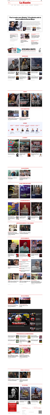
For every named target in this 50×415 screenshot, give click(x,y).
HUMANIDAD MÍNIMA (23, 395)
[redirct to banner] (25, 50)
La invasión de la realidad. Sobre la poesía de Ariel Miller (35, 401)
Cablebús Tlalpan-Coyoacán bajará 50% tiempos (24, 41)
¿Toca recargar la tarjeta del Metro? (24, 99)
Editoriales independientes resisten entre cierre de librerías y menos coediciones (13, 233)
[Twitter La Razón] (35, 408)
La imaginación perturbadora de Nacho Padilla (23, 401)
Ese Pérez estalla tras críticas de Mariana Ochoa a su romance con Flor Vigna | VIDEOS (11, 255)
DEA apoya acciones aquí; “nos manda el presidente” (25, 119)
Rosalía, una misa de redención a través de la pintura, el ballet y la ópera (13, 249)
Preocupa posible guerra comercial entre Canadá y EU (35, 34)
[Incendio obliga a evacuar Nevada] (25, 303)
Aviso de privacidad (12, 410)
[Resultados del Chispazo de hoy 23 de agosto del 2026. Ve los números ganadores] (29, 337)
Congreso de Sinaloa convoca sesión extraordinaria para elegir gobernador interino (35, 77)
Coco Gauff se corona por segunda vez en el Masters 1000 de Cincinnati (23, 217)
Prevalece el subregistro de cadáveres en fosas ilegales (13, 194)
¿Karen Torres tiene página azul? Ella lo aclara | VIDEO (25, 268)
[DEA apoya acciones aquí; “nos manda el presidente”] (25, 116)
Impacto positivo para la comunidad (13, 146)
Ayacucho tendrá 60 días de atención (12, 304)
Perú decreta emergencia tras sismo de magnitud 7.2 (13, 306)
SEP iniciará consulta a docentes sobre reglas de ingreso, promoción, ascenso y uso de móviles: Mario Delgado (23, 73)
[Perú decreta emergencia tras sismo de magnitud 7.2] (13, 303)
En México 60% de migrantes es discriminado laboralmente (13, 119)
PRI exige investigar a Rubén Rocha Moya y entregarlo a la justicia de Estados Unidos (11, 77)
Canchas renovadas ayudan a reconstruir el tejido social (13, 149)
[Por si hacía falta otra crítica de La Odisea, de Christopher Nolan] (17, 402)
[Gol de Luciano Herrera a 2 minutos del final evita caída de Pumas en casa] (40, 218)
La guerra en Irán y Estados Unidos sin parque (37, 132)
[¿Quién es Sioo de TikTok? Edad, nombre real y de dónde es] (13, 279)
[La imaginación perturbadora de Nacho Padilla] (29, 402)
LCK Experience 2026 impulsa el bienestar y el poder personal (23, 154)
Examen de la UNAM (24, 0)
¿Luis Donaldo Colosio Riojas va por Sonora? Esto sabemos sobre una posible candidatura (24, 67)
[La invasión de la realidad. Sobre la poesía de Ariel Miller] (40, 402)
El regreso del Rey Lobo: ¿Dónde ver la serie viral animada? (25, 233)
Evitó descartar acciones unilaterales (24, 117)
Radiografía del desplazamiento (11, 117)
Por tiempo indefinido (34, 264)
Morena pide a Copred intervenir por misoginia (24, 212)
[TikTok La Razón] (38, 408)
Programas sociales (22, 354)
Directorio (23, 411)
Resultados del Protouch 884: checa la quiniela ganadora (12, 340)
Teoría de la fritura (23, 397)
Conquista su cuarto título (12, 208)
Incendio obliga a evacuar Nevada (24, 306)
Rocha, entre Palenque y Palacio (21, 132)
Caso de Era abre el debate (11, 231)
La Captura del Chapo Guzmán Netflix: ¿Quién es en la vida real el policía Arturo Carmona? (25, 271)
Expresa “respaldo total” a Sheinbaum (13, 101)
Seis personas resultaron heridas (23, 304)
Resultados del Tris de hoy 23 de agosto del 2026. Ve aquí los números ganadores (11, 336)
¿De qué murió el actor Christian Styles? (13, 267)
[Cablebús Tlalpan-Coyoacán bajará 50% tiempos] (25, 38)
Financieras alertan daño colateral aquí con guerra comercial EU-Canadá (35, 36)
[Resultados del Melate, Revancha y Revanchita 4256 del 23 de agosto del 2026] (40, 337)
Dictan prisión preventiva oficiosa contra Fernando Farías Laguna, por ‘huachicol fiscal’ (36, 282)
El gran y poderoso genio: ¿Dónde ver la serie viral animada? (25, 261)
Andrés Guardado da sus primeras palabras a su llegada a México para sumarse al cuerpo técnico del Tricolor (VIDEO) (12, 218)
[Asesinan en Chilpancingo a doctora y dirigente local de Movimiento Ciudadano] (17, 73)
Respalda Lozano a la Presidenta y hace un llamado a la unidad (35, 149)
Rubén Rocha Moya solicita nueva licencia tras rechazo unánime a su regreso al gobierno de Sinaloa (36, 268)
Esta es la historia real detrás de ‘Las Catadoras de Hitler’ (36, 194)
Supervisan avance (34, 98)
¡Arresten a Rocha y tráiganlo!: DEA (32, 132)
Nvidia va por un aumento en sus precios (24, 195)
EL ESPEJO (36, 125)
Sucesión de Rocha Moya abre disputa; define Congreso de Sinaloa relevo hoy (29, 28)
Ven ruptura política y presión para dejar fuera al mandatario (38, 28)
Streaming (21, 231)
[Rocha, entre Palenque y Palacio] (22, 129)
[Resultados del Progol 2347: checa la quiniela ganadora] (40, 341)
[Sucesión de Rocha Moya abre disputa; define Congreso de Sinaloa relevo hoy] (24, 29)
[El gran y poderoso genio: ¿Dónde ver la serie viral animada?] (25, 377)
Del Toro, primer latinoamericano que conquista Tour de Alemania (12, 211)
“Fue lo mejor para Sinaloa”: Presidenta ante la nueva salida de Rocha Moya (25, 18)
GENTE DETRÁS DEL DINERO (27, 126)
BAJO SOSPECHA (22, 125)
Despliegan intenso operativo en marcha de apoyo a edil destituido (25, 179)
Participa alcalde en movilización (36, 146)
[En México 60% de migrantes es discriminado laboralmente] (13, 116)
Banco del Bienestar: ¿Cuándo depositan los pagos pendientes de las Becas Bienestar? (13, 356)
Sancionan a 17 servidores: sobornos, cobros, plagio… (34, 72)
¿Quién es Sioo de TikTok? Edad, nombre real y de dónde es (25, 266)
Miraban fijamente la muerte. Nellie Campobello (12, 396)
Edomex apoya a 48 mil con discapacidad (12, 178)
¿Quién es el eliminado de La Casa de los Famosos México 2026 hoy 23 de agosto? (36, 249)
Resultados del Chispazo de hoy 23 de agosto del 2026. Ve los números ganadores (23, 336)
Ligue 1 (33, 210)
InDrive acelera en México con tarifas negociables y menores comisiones (35, 154)
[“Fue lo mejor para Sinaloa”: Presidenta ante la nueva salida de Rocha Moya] (15, 30)
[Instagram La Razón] (37, 408)
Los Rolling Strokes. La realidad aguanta (36, 397)
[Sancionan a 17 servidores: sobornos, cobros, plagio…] (40, 73)
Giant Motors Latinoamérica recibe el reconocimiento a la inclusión (24, 148)
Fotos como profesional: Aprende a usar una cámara (11, 154)
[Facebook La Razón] (34, 408)
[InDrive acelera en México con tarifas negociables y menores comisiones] (40, 155)
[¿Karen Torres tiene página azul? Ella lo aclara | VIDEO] (25, 279)
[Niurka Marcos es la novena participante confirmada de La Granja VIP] (40, 255)
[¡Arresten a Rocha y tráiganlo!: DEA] (32, 129)
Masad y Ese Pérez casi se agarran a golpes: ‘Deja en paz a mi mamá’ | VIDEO (25, 249)
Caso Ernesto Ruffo (19, 0)
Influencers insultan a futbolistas (24, 210)
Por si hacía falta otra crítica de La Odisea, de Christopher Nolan (11, 402)
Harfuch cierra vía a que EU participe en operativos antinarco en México (14, 36)
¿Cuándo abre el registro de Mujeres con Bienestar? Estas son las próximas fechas (25, 356)
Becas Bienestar (10, 354)
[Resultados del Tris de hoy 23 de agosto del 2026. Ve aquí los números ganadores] (17, 337)
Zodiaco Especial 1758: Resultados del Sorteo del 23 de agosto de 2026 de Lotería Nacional (23, 341)
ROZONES (11, 125)
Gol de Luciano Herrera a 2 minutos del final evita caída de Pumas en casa (35, 217)
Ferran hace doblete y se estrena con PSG (36, 212)
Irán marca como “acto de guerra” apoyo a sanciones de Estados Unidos (36, 67)
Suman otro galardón (22, 145)
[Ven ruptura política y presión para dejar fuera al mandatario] (34, 29)
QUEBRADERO (17, 125)
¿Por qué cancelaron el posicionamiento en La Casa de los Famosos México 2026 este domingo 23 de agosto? (23, 255)
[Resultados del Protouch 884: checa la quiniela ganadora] (17, 341)
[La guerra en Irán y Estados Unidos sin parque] (37, 129)
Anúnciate (23, 412)
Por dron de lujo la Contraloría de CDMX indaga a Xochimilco (35, 43)
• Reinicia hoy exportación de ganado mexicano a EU (12, 133)
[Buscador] (41, 0)
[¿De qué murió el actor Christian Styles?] (13, 265)
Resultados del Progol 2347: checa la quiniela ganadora (34, 340)
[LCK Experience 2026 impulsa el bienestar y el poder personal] (29, 155)
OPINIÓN (25, 123)
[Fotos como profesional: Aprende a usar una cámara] (17, 155)
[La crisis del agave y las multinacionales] (27, 129)
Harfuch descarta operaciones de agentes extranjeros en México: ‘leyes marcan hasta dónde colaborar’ (13, 66)
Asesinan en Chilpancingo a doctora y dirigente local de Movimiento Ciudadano (11, 73)
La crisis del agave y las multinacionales (27, 132)
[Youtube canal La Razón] (40, 408)
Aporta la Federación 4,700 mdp (24, 39)
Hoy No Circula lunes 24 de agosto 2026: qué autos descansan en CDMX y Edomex (24, 102)
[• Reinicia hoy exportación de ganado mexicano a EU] (12, 129)
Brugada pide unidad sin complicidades (13, 103)
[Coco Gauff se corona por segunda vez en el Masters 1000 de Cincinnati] (29, 218)
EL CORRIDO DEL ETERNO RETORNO (36, 394)
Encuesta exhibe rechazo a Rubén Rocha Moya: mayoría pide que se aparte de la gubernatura (23, 77)
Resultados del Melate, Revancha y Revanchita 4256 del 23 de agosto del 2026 (35, 336)
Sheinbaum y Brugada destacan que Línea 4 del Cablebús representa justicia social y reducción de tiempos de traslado (36, 102)
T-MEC (16, 0)
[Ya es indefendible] (17, 129)
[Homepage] (25, 3)
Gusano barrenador (13, 0)
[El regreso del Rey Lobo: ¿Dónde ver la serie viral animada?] (25, 230)
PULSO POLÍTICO (32, 125)
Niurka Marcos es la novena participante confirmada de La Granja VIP (35, 255)
